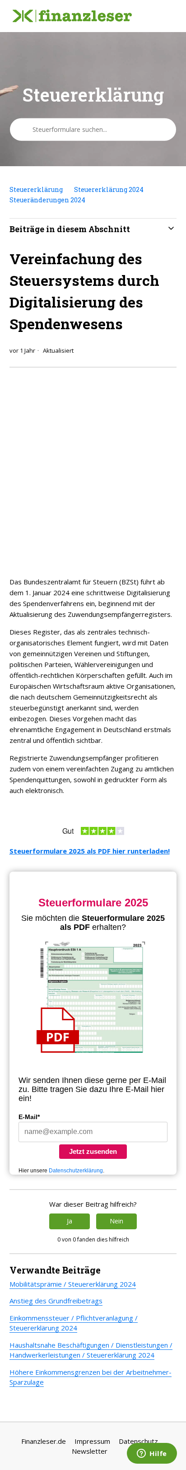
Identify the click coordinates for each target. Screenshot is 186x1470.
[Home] (72, 16)
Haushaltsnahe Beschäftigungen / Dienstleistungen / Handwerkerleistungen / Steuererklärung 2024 (90, 1350)
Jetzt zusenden (93, 1151)
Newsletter (89, 1451)
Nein (116, 1221)
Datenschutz (138, 1441)
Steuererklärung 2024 (109, 189)
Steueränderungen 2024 (47, 200)
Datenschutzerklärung (76, 1170)
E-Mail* (29, 1116)
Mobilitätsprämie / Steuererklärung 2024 (72, 1283)
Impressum (92, 1441)
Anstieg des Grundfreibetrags (55, 1300)
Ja (69, 1221)
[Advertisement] (93, 470)
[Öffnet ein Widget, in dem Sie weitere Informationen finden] (152, 1454)
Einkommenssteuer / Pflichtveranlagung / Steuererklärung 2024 (73, 1323)
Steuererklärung (36, 189)
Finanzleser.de (43, 1441)
